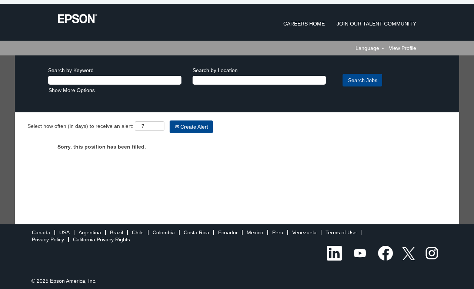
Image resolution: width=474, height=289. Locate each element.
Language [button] (368, 48)
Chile (138, 232)
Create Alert (193, 127)
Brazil (116, 232)
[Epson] (77, 18)
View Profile (402, 48)
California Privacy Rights (101, 239)
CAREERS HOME (304, 24)
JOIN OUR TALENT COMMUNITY (376, 24)
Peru (277, 232)
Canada (41, 232)
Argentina (90, 232)
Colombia (164, 232)
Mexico (255, 232)
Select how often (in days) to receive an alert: (80, 126)
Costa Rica (196, 232)
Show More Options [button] (72, 90)
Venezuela (304, 232)
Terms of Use (341, 232)
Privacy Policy (48, 239)
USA (64, 232)
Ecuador (228, 232)
